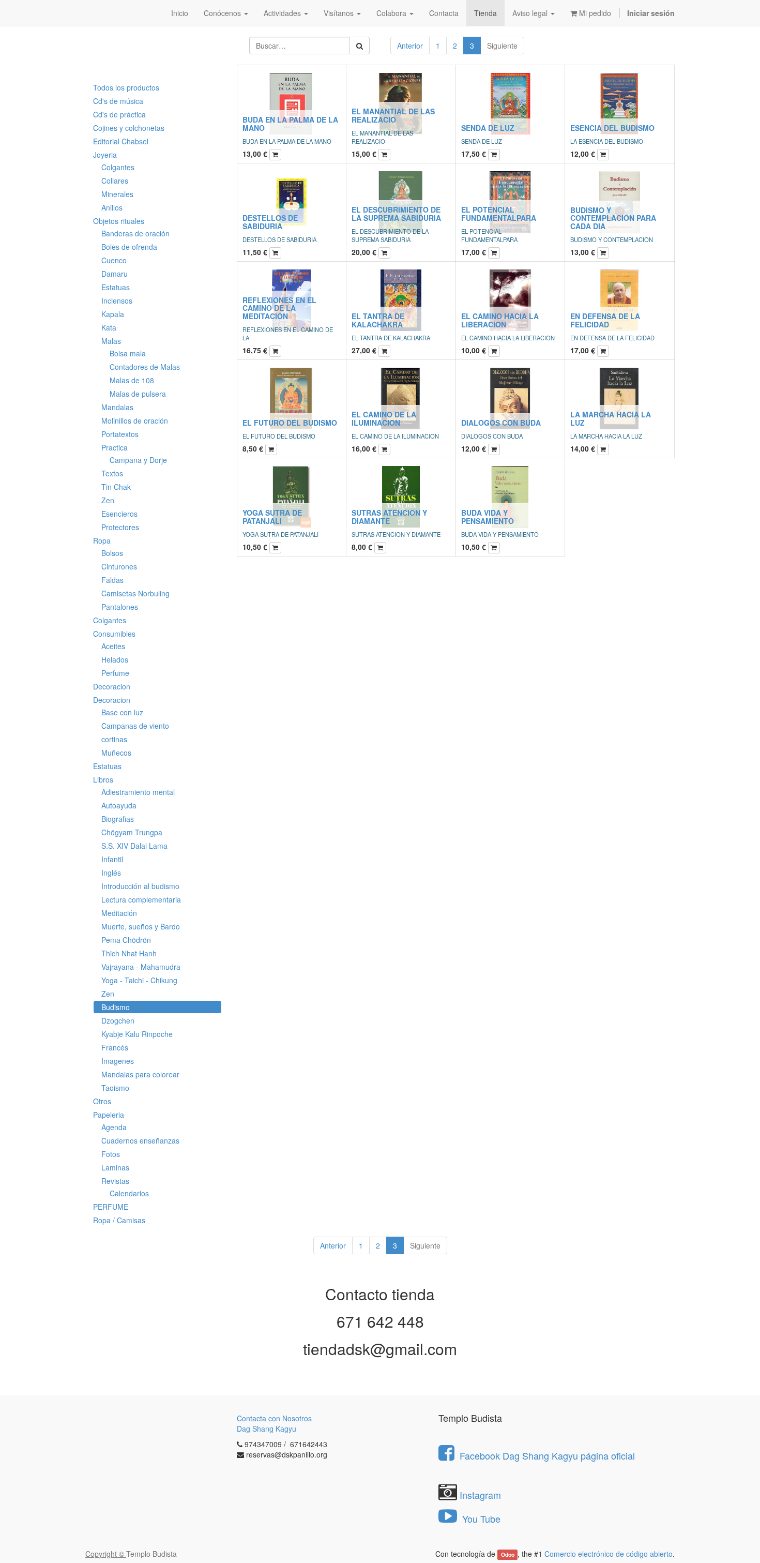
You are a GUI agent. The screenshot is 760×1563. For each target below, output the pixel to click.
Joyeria (105, 154)
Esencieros (119, 513)
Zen (107, 500)
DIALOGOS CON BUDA (501, 422)
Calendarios (129, 1193)
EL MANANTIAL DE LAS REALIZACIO (393, 115)
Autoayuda (118, 805)
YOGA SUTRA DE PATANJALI (272, 516)
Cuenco (114, 260)
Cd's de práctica (119, 114)
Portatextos (120, 434)
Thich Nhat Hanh (129, 953)
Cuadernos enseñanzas (140, 1140)
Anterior (410, 45)
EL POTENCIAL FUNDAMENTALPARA (498, 213)
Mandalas (117, 407)
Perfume (115, 673)
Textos (112, 473)
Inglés (111, 872)
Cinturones (119, 566)
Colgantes (117, 167)
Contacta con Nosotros (274, 1418)
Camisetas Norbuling (135, 593)
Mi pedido (594, 13)
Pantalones (119, 607)
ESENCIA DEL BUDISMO (612, 128)
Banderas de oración (135, 233)
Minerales (117, 194)
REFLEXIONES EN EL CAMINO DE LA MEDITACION (279, 308)
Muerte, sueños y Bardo (140, 926)
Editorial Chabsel (120, 141)
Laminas (115, 1167)
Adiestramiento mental (138, 792)
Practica (114, 447)
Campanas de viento (135, 725)
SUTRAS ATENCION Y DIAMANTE (389, 516)
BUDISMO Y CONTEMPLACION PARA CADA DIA (613, 218)
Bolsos (112, 553)
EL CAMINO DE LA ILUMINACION (384, 418)
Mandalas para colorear (140, 1074)
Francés (114, 1047)
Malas (111, 341)
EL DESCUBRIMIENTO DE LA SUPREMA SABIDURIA (396, 213)
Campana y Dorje (138, 460)
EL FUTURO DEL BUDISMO (289, 422)
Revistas (115, 1181)
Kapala (112, 314)
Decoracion (111, 686)
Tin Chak (116, 487)
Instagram (480, 1494)
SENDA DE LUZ (487, 128)
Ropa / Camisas (119, 1220)
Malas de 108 (132, 380)
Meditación (119, 913)
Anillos (112, 207)
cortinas (114, 739)
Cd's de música (118, 101)
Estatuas (115, 287)
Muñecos (116, 752)
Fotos (110, 1154)
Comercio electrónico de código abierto (608, 1554)
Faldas (112, 580)
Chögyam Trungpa (131, 832)
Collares (114, 180)
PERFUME (110, 1206)
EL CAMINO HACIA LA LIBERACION (500, 320)
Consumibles (114, 633)
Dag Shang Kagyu (266, 1428)
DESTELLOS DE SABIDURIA (270, 222)
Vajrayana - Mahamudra (140, 966)
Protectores (120, 527)
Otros (102, 1101)
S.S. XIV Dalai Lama (134, 845)
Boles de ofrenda (129, 247)
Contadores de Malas (145, 367)
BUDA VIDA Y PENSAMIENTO (487, 516)
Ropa (102, 540)
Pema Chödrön (126, 940)
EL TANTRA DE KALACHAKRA (378, 320)
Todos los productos (126, 87)
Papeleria (108, 1114)
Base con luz (122, 712)
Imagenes (117, 1061)
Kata (108, 327)
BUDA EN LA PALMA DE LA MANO (290, 123)
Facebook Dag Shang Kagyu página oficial (547, 1455)
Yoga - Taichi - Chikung (139, 980)
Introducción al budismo (140, 886)
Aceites (113, 646)
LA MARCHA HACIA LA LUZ (610, 418)
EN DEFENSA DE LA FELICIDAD (605, 320)
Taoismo (115, 1088)
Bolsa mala (128, 353)
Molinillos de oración (134, 420)
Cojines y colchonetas (128, 128)
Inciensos (116, 300)
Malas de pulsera (138, 393)
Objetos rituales (118, 221)
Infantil (112, 859)
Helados (114, 659)
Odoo (507, 1554)
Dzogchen (117, 1020)
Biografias (117, 819)
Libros (103, 779)
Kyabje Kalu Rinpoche (137, 1034)
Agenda (114, 1127)
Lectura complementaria (141, 899)
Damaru (114, 273)
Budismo (115, 1007)
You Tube (480, 1518)
